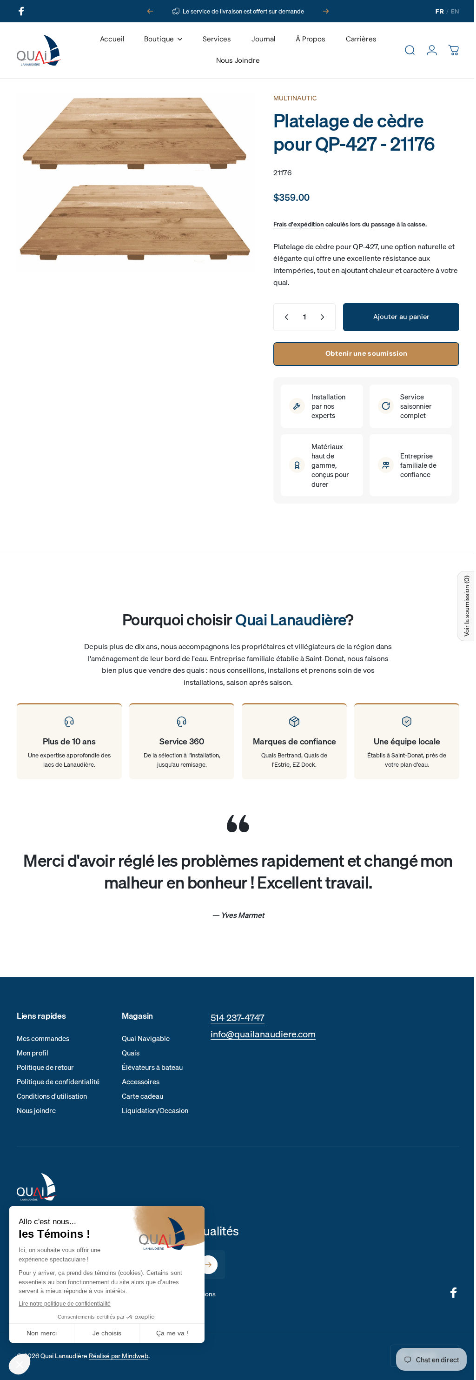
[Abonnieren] (208, 1264)
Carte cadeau (142, 1096)
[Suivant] (326, 11)
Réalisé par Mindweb (118, 1356)
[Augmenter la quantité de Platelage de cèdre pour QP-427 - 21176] (317, 317)
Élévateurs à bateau (152, 1067)
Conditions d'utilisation (52, 1096)
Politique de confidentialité (58, 1081)
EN (455, 11)
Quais (130, 1052)
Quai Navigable (146, 1038)
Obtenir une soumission (359, 353)
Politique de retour (45, 1067)
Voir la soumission (460, 606)
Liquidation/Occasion (155, 1110)
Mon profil (32, 1052)
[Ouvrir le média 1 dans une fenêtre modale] (132, 179)
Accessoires (140, 1081)
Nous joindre (36, 1110)
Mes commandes (43, 1038)
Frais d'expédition (291, 224)
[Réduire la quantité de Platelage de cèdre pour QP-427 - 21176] (277, 317)
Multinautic (288, 98)
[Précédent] (150, 11)
